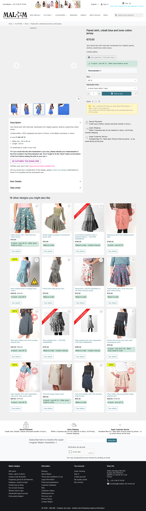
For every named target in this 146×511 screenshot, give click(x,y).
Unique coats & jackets (17, 477)
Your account (79, 466)
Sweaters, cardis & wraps (18, 482)
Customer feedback (48, 485)
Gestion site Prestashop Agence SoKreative (88, 508)
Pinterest (99, 101)
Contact (33, 28)
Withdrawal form (47, 493)
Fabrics (83, 15)
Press (105, 15)
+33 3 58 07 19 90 (117, 480)
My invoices (78, 482)
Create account (80, 477)
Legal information (48, 479)
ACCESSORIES (60, 15)
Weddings (73, 15)
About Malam (94, 15)
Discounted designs (16, 496)
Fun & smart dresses (16, 488)
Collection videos (47, 491)
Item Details (15, 181)
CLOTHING (47, 15)
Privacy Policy (46, 499)
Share (93, 101)
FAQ (42, 488)
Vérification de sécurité (76, 447)
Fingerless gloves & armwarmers (21, 479)
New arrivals (35, 15)
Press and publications (49, 482)
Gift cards (12, 471)
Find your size (46, 496)
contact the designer (60, 170)
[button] (104, 4)
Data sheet (15, 188)
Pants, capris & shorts (17, 474)
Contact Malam (47, 502)
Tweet (96, 101)
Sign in (76, 474)
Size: (88, 77)
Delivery (44, 471)
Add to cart (116, 93)
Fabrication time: (93, 85)
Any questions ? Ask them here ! (101, 57)
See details (16, 251)
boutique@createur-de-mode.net (122, 484)
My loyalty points (80, 479)
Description (15, 122)
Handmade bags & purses (18, 493)
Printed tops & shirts (16, 485)
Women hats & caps (16, 491)
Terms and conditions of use (52, 477)
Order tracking (79, 471)
